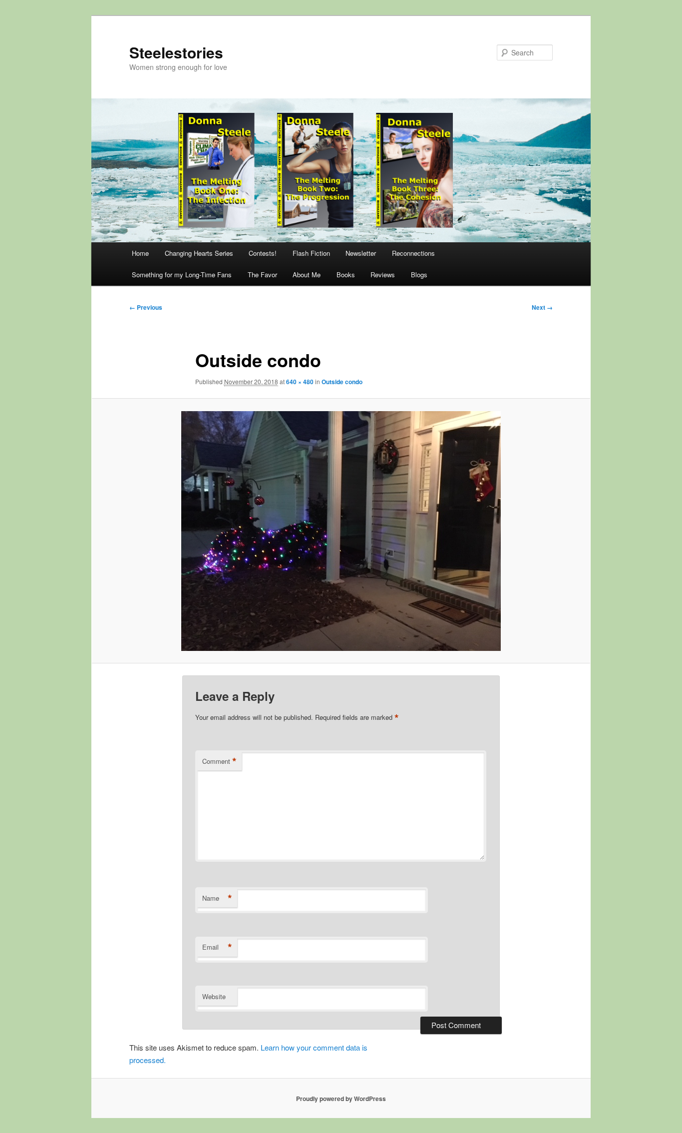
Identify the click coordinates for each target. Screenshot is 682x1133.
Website (214, 996)
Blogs (419, 274)
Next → (542, 307)
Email (217, 947)
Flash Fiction (311, 253)
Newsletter (360, 253)
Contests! (263, 253)
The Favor (262, 274)
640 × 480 (300, 381)
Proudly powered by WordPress (341, 1098)
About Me (307, 274)
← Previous (145, 307)
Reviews (382, 274)
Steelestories (176, 52)
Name (217, 898)
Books (346, 274)
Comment (219, 761)
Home (140, 253)
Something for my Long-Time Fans (182, 274)
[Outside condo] (341, 531)
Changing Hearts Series (199, 253)
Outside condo (342, 381)
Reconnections (413, 253)
